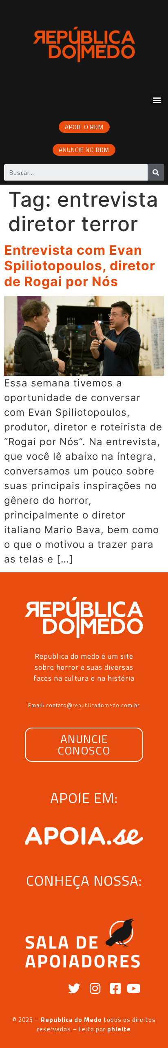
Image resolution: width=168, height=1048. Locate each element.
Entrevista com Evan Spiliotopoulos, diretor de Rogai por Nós (79, 265)
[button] (157, 99)
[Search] (156, 172)
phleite (119, 1029)
